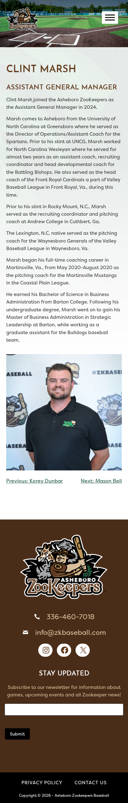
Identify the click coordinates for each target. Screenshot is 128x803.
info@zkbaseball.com (70, 632)
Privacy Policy (41, 782)
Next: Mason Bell (101, 480)
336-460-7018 (70, 616)
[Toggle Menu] (110, 17)
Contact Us (91, 782)
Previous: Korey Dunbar (34, 480)
